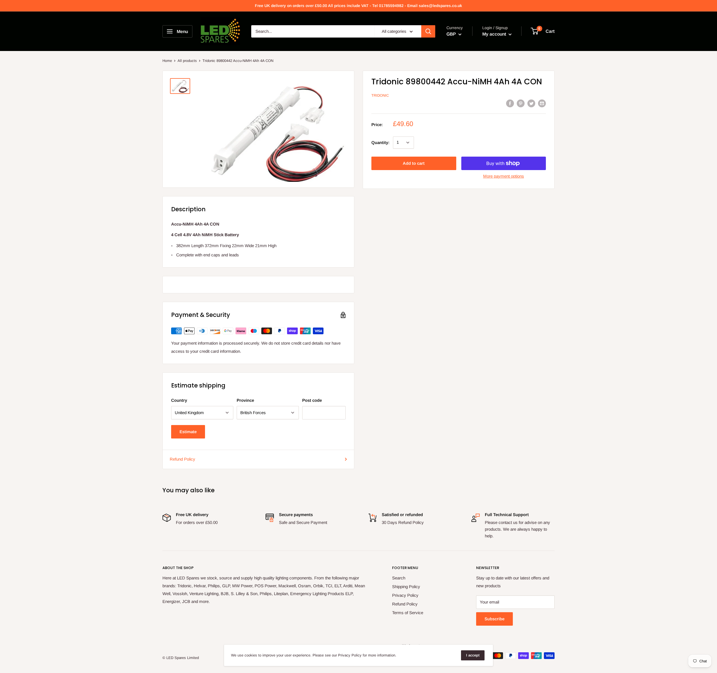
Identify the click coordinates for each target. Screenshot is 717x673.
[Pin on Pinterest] (521, 103)
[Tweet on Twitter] (531, 103)
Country (179, 400)
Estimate (188, 431)
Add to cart (414, 163)
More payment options (503, 176)
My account (494, 34)
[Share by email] (542, 103)
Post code (312, 400)
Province (245, 400)
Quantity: (380, 142)
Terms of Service (407, 612)
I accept (472, 655)
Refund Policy (182, 459)
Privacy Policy (405, 595)
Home (167, 61)
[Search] (428, 31)
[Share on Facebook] (510, 103)
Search (398, 577)
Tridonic (380, 96)
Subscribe (494, 618)
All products (187, 61)
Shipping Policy (406, 586)
